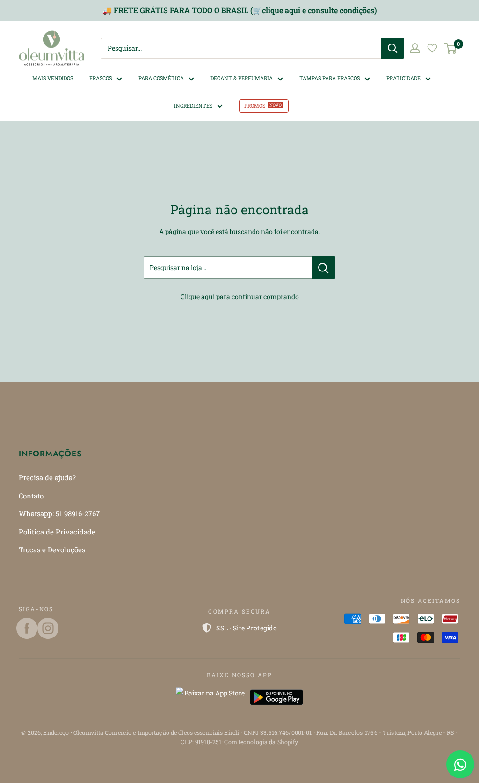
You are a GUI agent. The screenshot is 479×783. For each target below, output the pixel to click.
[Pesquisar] (392, 48)
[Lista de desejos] (432, 48)
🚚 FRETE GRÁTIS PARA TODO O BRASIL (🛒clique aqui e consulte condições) (239, 10)
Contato (31, 495)
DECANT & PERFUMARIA (241, 77)
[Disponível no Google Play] (276, 697)
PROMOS (254, 105)
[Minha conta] (415, 48)
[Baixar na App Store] (210, 697)
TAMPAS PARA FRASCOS (329, 77)
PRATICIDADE (403, 77)
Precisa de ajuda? (47, 477)
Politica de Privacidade (57, 531)
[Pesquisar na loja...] (323, 267)
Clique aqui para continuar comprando (240, 296)
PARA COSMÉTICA (161, 77)
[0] (451, 48)
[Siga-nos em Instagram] (47, 628)
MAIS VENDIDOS (52, 77)
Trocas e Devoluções (52, 549)
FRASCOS (100, 77)
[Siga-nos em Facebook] (26, 628)
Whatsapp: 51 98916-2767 (59, 513)
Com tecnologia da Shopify (261, 742)
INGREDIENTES (193, 105)
